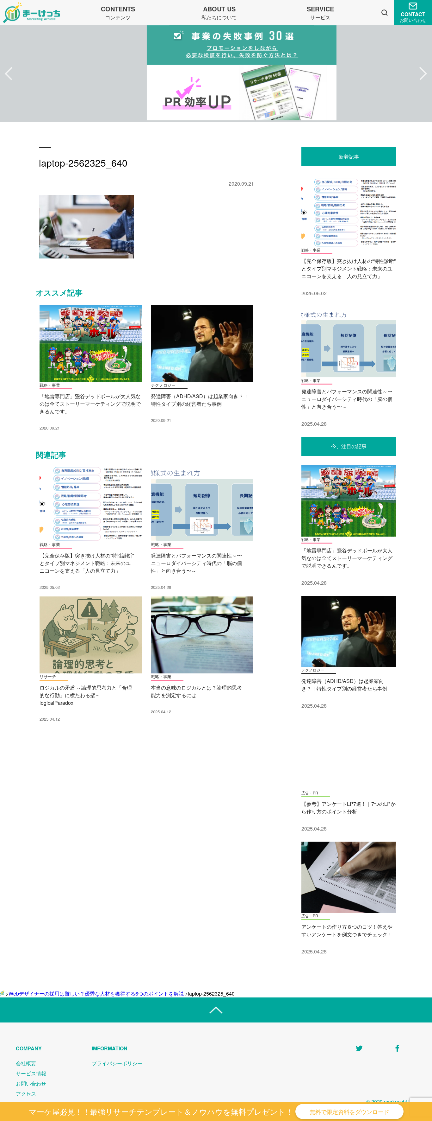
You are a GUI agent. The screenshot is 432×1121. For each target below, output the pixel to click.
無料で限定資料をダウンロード (349, 1111)
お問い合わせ (31, 1083)
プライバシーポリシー (117, 1063)
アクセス (26, 1093)
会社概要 (26, 1063)
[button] (8, 74)
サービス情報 (31, 1073)
